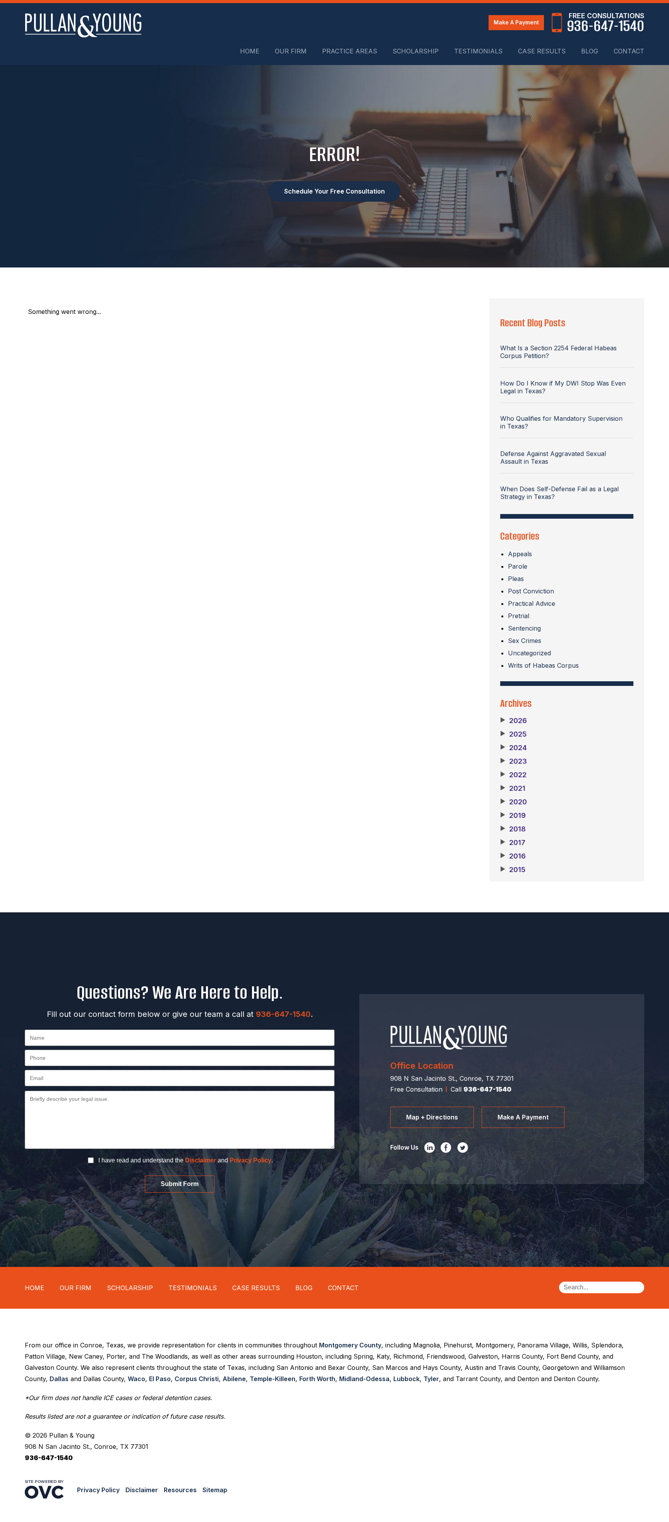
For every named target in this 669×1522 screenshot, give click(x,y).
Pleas (516, 579)
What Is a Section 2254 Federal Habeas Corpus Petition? (558, 352)
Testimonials (478, 51)
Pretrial (518, 616)
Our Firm (291, 51)
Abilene (234, 1379)
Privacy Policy (250, 1160)
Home (249, 51)
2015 (512, 870)
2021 (512, 788)
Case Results (542, 51)
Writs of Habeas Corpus (543, 665)
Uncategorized (529, 653)
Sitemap (214, 1490)
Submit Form (180, 1184)
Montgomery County (350, 1345)
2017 (512, 843)
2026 (513, 721)
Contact (629, 51)
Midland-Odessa (364, 1379)
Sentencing (524, 628)
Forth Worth (317, 1379)
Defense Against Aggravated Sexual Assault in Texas (553, 457)
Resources (180, 1490)
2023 (513, 761)
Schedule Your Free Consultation (334, 191)
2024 (513, 748)
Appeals (520, 554)
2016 (513, 856)
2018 (513, 829)
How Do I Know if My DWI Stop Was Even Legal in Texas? (563, 387)
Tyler (431, 1379)
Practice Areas (349, 51)
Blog (589, 51)
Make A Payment (516, 22)
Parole (517, 566)
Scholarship (416, 51)
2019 (513, 815)
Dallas (59, 1379)
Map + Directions (432, 1117)
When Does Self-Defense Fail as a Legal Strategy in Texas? (559, 492)
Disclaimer (200, 1160)
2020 (513, 802)
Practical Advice (531, 603)
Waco (136, 1379)
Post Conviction (531, 591)
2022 (513, 775)
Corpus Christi (197, 1379)
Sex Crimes (524, 640)
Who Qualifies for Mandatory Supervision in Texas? (561, 422)
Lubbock (406, 1379)
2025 (513, 734)
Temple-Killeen (272, 1379)
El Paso (160, 1379)
